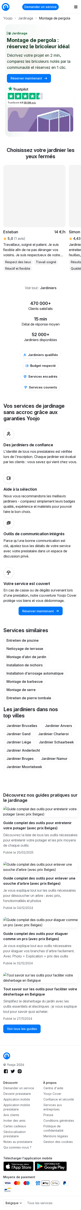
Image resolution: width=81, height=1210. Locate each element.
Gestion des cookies (58, 1142)
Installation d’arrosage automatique (35, 673)
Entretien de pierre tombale (28, 698)
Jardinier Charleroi (53, 734)
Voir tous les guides (22, 1029)
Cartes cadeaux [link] (14, 1126)
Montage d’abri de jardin (26, 657)
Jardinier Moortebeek (24, 767)
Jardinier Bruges (19, 758)
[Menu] (75, 6)
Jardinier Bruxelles (21, 725)
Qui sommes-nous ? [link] (17, 1147)
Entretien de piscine (22, 640)
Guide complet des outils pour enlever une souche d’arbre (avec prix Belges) (39, 881)
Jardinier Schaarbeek (56, 742)
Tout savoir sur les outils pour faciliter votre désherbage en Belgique (40, 991)
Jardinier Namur (54, 758)
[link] (34, 218)
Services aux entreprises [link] (52, 1107)
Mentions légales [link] (55, 1136)
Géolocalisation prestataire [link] (14, 1134)
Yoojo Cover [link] (52, 1094)
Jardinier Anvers (58, 725)
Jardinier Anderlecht (23, 750)
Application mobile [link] (16, 1099)
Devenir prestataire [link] (17, 1094)
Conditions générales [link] (58, 1120)
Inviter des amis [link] (14, 1120)
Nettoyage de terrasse (24, 648)
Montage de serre (21, 690)
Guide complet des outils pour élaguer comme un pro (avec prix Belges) (35, 936)
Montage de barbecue (24, 681)
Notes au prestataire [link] (17, 1142)
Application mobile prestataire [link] (16, 1107)
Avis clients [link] (11, 1115)
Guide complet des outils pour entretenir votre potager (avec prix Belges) (37, 825)
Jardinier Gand (18, 734)
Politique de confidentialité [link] (53, 1128)
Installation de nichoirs (24, 665)
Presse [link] (48, 1115)
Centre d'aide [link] (53, 1088)
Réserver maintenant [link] (27, 78)
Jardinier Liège (18, 742)
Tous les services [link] (39, 1203)
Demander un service (40, 7)
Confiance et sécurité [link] (58, 1099)
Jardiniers (48, 288)
